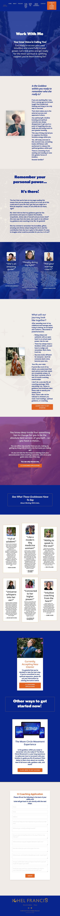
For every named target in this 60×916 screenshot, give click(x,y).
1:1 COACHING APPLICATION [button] (30, 465)
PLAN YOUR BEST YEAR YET (25, 5)
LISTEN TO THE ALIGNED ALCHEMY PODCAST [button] (51, 5)
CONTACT (43, 3)
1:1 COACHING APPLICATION (30, 685)
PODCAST (20, 3)
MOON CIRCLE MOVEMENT (36, 4)
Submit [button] (30, 875)
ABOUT (15, 3)
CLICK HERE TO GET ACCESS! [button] (30, 770)
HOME (10, 3)
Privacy (35, 905)
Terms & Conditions (27, 905)
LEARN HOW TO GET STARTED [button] (42, 407)
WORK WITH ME (30, 4)
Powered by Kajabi (30, 912)
